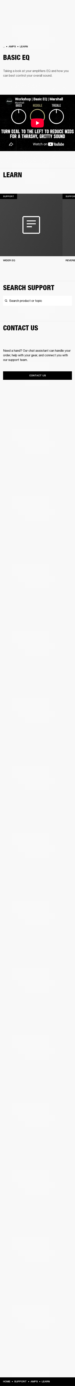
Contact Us (37, 375)
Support (20, 1381)
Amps (12, 46)
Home (6, 1381)
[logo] (15, 15)
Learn (24, 46)
